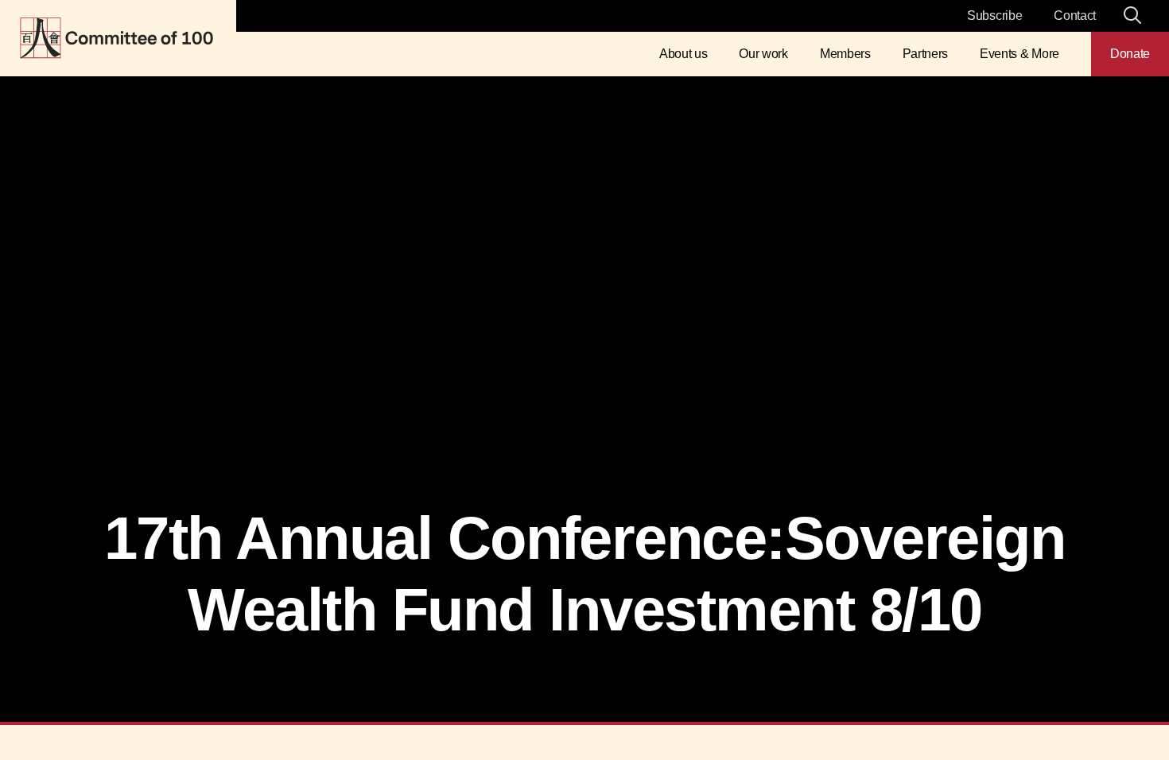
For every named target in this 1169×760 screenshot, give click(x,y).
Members (845, 53)
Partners (925, 53)
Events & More (1019, 53)
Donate (1130, 53)
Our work (763, 53)
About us (683, 53)
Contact (1075, 15)
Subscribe (994, 15)
